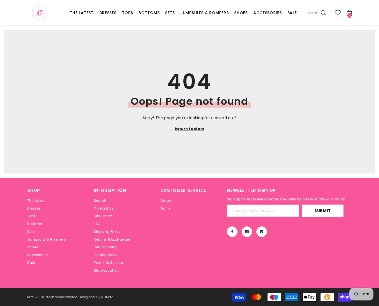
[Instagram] (247, 231)
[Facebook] (232, 231)
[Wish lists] (338, 13)
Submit (322, 210)
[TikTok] (261, 231)
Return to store (189, 128)
